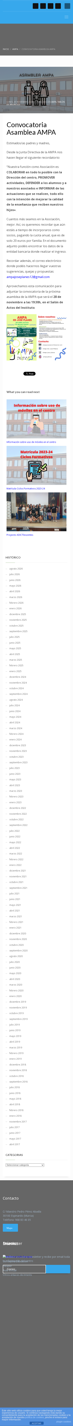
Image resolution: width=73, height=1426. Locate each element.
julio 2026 (14, 574)
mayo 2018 (15, 1098)
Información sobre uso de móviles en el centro (31, 442)
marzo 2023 (15, 791)
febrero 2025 (16, 665)
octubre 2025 (16, 625)
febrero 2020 (16, 990)
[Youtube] (50, 6)
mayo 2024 (15, 716)
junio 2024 (14, 711)
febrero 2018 (16, 1110)
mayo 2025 (15, 648)
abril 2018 (14, 1104)
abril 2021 (14, 910)
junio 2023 (14, 773)
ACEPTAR (36, 1423)
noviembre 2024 (18, 682)
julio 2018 (14, 1087)
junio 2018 (14, 1093)
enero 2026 (15, 608)
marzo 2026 (15, 597)
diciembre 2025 (17, 614)
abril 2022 (14, 848)
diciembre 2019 (17, 1001)
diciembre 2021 (17, 870)
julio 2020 (14, 962)
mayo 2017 (15, 1138)
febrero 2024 (16, 734)
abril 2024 (14, 722)
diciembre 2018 (17, 1064)
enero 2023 (15, 802)
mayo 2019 (15, 1036)
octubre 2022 (16, 819)
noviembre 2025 (18, 619)
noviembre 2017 (18, 1121)
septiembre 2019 (18, 1019)
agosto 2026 (16, 568)
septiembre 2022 (18, 825)
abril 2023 (14, 785)
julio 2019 (14, 1024)
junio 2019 (14, 1030)
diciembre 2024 (17, 676)
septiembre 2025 (18, 631)
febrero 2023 (16, 796)
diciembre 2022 (17, 808)
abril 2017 (14, 1144)
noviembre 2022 (18, 813)
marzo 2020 (15, 984)
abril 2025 (14, 654)
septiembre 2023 (18, 762)
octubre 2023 (16, 756)
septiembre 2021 (18, 888)
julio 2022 (14, 830)
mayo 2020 (15, 973)
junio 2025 (14, 642)
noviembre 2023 (18, 751)
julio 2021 (14, 893)
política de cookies (34, 1417)
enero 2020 (15, 996)
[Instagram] (58, 6)
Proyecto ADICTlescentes (20, 534)
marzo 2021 (15, 916)
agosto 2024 (16, 699)
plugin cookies (63, 1421)
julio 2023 (14, 768)
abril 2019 (14, 1041)
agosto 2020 (16, 956)
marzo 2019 (15, 1047)
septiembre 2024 (18, 694)
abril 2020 (14, 979)
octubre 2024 (16, 688)
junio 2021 (14, 899)
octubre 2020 (16, 945)
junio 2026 (14, 580)
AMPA (53, 102)
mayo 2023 (15, 779)
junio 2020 (14, 967)
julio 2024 (14, 705)
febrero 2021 (16, 922)
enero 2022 (15, 865)
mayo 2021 (15, 905)
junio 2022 (14, 836)
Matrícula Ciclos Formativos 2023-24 (26, 488)
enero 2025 (15, 671)
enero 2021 (15, 927)
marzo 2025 (15, 659)
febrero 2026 (16, 602)
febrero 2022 (16, 859)
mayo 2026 (15, 585)
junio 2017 (14, 1132)
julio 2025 (14, 637)
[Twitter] (43, 6)
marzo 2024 (15, 728)
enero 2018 (15, 1115)
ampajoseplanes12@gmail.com (28, 277)
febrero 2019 (16, 1053)
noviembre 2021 (18, 876)
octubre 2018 (16, 1076)
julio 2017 (14, 1127)
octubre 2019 (16, 1013)
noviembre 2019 (18, 1007)
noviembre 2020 (18, 939)
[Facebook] (35, 6)
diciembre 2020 (17, 933)
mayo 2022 (15, 842)
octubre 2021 (16, 882)
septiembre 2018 (18, 1081)
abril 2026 (14, 591)
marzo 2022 (15, 853)
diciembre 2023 (17, 745)
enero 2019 (15, 1058)
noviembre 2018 (18, 1070)
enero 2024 (15, 739)
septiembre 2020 (18, 950)
